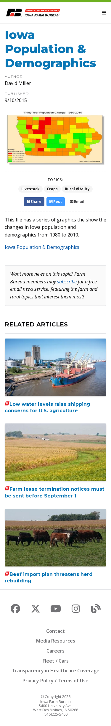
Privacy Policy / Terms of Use (55, 680)
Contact (55, 631)
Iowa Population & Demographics (42, 247)
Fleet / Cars (56, 661)
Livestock (30, 188)
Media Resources (55, 641)
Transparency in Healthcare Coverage (55, 670)
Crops (52, 188)
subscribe (67, 281)
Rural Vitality (77, 188)
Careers (55, 651)
